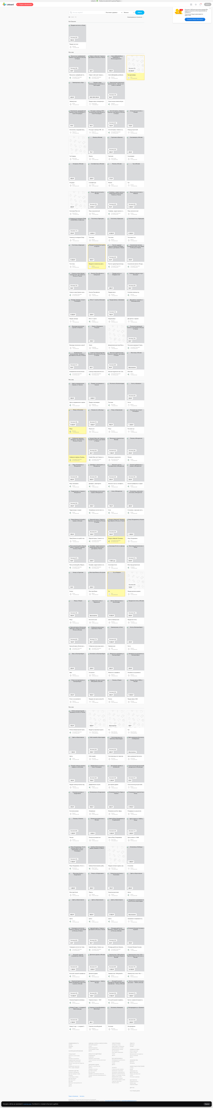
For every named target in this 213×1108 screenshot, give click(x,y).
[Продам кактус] (116, 281)
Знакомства (134, 1060)
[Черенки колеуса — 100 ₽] (97, 989)
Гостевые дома (135, 1090)
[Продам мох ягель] (135, 609)
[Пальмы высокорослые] (97, 826)
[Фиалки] (97, 145)
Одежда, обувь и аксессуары (98, 1043)
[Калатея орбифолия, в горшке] (135, 473)
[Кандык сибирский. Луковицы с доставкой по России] (116, 527)
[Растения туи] (135, 418)
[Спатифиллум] (97, 172)
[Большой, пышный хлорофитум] (77, 962)
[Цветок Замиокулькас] (116, 609)
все (69, 17)
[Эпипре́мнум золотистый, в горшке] (97, 499)
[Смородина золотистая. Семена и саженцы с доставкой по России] (77, 936)
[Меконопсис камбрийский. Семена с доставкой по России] (77, 64)
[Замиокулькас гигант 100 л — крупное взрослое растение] (135, 962)
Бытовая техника (93, 1070)
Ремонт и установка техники (118, 1075)
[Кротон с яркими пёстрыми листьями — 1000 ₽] (135, 989)
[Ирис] (77, 661)
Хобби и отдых (134, 1049)
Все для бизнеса (117, 1058)
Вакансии (132, 1044)
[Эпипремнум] (97, 800)
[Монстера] (135, 361)
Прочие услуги (115, 1082)
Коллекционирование (76, 1051)
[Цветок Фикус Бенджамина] (116, 826)
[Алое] (116, 499)
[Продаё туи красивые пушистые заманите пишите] (97, 719)
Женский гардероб (93, 1044)
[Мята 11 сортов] (97, 308)
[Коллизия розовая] (77, 800)
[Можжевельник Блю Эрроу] (116, 800)
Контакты (82, 1096)
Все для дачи (92, 1072)
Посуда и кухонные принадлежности (97, 1075)
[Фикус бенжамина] (77, 473)
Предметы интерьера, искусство (96, 1073)
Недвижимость (74, 1043)
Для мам (71, 1081)
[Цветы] (77, 745)
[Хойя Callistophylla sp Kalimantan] (116, 64)
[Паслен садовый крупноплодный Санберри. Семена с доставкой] (116, 253)
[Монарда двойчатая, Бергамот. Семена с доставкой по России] (116, 936)
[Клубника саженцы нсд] (135, 281)
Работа (132, 1043)
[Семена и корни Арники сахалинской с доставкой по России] (77, 281)
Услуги (70, 1064)
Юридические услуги (117, 1076)
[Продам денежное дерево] (135, 580)
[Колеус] (77, 580)
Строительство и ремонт (118, 1069)
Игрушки (71, 1075)
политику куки (27, 1104)
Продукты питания (93, 1069)
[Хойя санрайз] (97, 745)
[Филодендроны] (135, 1015)
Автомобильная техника (117, 1047)
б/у (75, 17)
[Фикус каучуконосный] (97, 200)
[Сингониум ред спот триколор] (116, 745)
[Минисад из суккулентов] (116, 446)
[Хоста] (135, 635)
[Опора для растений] (135, 119)
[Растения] (116, 391)
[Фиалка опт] (97, 418)
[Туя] (135, 172)
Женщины (132, 1063)
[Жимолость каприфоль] (116, 661)
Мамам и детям (74, 1070)
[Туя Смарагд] (77, 145)
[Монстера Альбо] (77, 881)
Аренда (70, 1044)
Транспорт (72, 1054)
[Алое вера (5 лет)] (116, 554)
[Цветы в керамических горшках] (77, 391)
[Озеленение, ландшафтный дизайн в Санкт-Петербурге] (77, 119)
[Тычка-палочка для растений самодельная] (135, 774)
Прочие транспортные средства (76, 1063)
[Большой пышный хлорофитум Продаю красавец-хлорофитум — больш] (116, 989)
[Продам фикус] (116, 308)
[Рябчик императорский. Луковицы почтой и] (77, 719)
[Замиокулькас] (77, 90)
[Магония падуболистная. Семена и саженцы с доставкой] (116, 361)
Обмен (70, 1047)
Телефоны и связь (116, 1044)
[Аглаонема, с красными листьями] (135, 499)
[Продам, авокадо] (77, 308)
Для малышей (72, 1079)
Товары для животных (135, 1073)
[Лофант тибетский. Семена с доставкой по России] (97, 64)
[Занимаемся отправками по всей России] (135, 908)
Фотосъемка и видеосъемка (118, 1079)
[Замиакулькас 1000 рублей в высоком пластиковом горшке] (116, 962)
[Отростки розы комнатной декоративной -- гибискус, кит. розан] (116, 90)
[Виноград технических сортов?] (77, 334)
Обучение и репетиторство (118, 1073)
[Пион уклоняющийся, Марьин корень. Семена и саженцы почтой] (77, 554)
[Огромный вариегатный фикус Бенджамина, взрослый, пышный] (77, 989)
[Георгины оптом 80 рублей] (97, 1015)
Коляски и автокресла (74, 1072)
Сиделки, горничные (116, 1081)
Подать (25, 4)
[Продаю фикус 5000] (135, 688)
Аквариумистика (134, 1070)
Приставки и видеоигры (117, 1052)
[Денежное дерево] (97, 962)
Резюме (132, 1046)
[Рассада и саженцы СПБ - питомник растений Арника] (97, 119)
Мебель (90, 1067)
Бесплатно (133, 1080)
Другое (70, 1085)
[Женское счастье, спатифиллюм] (116, 473)
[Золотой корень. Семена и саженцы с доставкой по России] (116, 119)
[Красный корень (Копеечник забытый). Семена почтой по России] (77, 635)
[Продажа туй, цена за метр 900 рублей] (97, 688)
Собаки (131, 1067)
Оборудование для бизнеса (118, 1060)
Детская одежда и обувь (74, 1073)
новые (72, 17)
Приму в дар (133, 1083)
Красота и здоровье (95, 1054)
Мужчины (132, 1061)
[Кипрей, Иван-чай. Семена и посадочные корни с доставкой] (97, 446)
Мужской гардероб (93, 1047)
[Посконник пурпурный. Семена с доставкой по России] (135, 334)
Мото (70, 1057)
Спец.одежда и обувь (94, 1049)
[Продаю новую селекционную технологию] (97, 90)
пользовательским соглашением (112, 1100)
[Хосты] (135, 391)
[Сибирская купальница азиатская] (97, 635)
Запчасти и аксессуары (74, 1055)
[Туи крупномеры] (135, 64)
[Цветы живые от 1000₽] (135, 826)
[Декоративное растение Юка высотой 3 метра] (116, 334)
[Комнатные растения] (116, 881)
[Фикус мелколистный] (135, 200)
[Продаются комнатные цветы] (97, 253)
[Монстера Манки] (97, 580)
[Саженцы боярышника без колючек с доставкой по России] (97, 361)
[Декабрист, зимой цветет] (97, 473)
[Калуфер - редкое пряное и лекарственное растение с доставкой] (97, 554)
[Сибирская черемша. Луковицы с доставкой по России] (77, 446)
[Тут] (116, 580)
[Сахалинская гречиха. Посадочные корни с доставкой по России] (135, 253)
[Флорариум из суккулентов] (135, 800)
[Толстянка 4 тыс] (135, 226)
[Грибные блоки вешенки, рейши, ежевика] (97, 855)
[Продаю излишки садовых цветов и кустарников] (116, 855)
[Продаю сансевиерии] (97, 391)
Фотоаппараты (115, 1050)
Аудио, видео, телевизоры (118, 1046)
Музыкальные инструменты (136, 1054)
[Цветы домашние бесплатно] (135, 745)
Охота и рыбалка (134, 1055)
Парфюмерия (92, 1055)
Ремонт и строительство (94, 1066)
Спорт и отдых (133, 1052)
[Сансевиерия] (135, 145)
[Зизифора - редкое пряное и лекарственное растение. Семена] (116, 200)
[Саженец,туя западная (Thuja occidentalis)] (77, 226)
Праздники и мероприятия (118, 1072)
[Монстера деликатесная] (135, 554)
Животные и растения (137, 1066)
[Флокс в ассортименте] (77, 688)
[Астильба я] (97, 661)
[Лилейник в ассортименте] (135, 661)
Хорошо (207, 1104)
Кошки (131, 1069)
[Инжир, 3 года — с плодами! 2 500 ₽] (77, 1015)
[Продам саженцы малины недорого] (77, 774)
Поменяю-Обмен (134, 1084)
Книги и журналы (134, 1051)
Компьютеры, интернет (117, 1078)
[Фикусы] (97, 881)
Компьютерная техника (117, 1049)
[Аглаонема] (135, 855)
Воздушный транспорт (74, 1066)
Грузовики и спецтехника (74, 1061)
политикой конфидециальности (128, 1100)
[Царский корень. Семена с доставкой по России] (97, 936)
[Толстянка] (97, 226)
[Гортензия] (116, 145)
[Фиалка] (116, 688)
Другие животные (134, 1072)
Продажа (71, 1046)
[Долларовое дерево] (116, 774)
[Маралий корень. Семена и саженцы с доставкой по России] (97, 527)
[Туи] (116, 719)
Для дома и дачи (94, 1064)
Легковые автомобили (74, 1058)
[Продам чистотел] (77, 33)
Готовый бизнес (115, 1061)
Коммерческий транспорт (75, 1060)
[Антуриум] (77, 172)
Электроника (116, 1043)
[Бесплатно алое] (97, 609)
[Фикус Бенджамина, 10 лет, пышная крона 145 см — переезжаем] (77, 855)
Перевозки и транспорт (117, 1070)
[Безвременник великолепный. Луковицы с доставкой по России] (77, 361)
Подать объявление (73, 1096)
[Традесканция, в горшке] (77, 499)
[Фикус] (77, 418)
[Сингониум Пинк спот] (77, 200)
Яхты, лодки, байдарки (74, 1067)
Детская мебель (72, 1078)
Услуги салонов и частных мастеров (97, 1060)
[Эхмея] (97, 334)
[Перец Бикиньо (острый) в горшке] (77, 527)
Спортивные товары (73, 1076)
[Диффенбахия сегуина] (97, 774)
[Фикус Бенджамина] (135, 527)
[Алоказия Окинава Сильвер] (135, 936)
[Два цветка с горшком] (135, 308)
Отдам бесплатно (134, 1081)
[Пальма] (135, 446)
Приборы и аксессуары (94, 1058)
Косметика (91, 1057)
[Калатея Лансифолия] (97, 281)
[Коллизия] (116, 1015)
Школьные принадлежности (75, 1082)
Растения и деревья (134, 1076)
